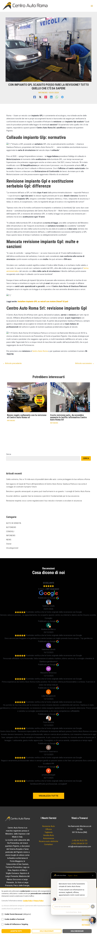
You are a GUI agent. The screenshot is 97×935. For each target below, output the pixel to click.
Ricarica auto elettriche (48, 841)
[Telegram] (62, 97)
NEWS (8, 540)
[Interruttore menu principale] (91, 6)
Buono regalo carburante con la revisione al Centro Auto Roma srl (26, 416)
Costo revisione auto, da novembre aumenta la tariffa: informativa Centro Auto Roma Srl (68, 417)
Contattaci (48, 844)
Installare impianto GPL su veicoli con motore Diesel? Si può (43, 301)
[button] (48, 796)
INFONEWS (42, 92)
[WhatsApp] (57, 97)
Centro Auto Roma (40, 351)
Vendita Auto (48, 835)
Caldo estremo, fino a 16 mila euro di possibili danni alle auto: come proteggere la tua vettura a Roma (48, 479)
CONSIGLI (10, 531)
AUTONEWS (11, 527)
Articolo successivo (84, 363)
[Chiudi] (92, 875)
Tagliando (49, 832)
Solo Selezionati (47, 931)
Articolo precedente (12, 363)
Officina (48, 829)
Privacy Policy (38, 901)
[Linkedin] (51, 97)
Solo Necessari (77, 931)
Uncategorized (12, 548)
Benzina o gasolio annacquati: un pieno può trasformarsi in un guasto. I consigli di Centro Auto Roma (48, 491)
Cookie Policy (27, 901)
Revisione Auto (48, 826)
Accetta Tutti (16, 931)
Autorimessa (48, 838)
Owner (8, 544)
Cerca (8, 454)
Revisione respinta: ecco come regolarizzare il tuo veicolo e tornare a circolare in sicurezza (44, 501)
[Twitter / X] (40, 97)
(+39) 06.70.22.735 (79, 840)
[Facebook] (34, 97)
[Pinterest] (45, 97)
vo (18, 271)
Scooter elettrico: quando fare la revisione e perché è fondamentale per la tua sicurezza (42, 496)
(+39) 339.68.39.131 (79, 843)
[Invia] (93, 907)
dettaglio (86, 920)
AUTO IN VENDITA (13, 523)
